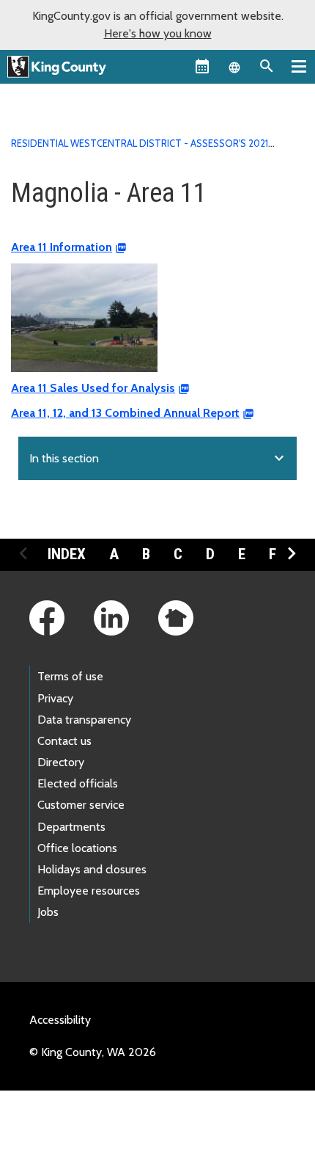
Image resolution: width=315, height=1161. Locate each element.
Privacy (55, 698)
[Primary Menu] (299, 66)
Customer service (81, 805)
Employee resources (88, 891)
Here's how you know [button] (158, 33)
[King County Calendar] (202, 66)
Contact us (64, 741)
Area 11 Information (61, 247)
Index (67, 554)
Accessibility (60, 1020)
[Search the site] (267, 66)
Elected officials (77, 783)
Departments (71, 827)
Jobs (48, 912)
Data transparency (84, 720)
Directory (60, 762)
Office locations (77, 848)
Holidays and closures (92, 869)
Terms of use (70, 676)
